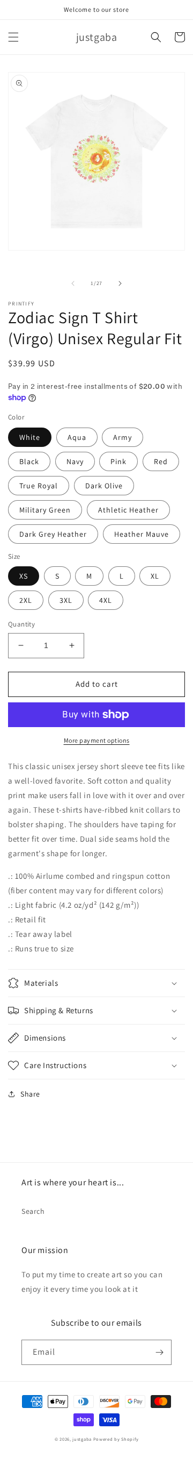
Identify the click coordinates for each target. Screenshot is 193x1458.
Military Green (45, 510)
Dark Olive (104, 485)
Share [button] (30, 1094)
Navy (75, 461)
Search (33, 1211)
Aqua (77, 437)
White (29, 437)
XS (23, 576)
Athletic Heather (128, 510)
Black (29, 461)
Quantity (21, 624)
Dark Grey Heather (53, 534)
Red (161, 461)
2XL (25, 600)
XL (155, 576)
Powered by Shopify (116, 1439)
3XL (66, 600)
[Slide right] (120, 283)
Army (122, 437)
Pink (118, 461)
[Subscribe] (159, 1352)
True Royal (38, 485)
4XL (105, 600)
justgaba (82, 1439)
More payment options (97, 740)
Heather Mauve (141, 534)
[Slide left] (73, 283)
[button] (13, 37)
